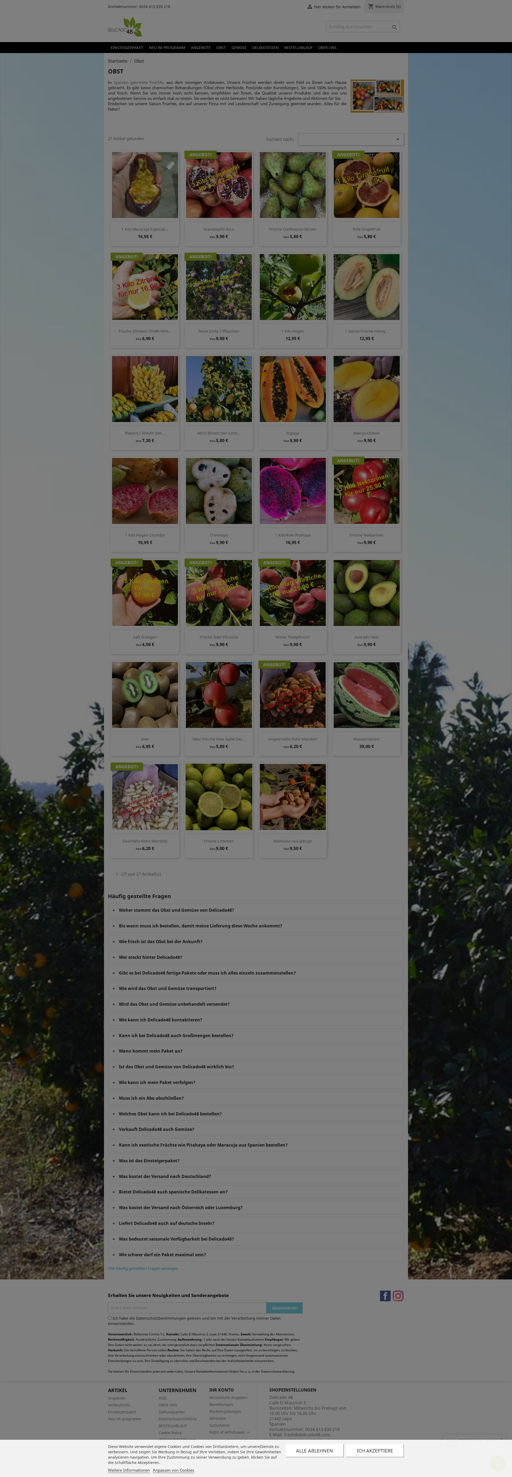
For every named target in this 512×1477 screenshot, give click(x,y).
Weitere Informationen (129, 1470)
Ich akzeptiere (375, 1450)
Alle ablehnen (314, 1450)
